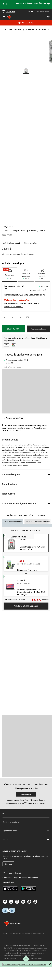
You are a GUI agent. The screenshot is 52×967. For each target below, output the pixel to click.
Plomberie (41, 29)
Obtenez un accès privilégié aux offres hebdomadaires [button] (24, 964)
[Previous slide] (3, 4)
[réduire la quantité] (20, 317)
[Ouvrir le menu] (4, 17)
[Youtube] (23, 902)
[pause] (6, 4)
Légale (5, 839)
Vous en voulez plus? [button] (38, 290)
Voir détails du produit (11, 243)
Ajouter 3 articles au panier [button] (26, 606)
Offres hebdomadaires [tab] (12, 521)
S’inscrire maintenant (37, 803)
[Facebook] (5, 902)
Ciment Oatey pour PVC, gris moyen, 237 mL (23, 230)
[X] (11, 902)
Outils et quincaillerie (24, 29)
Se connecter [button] (26, 794)
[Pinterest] (29, 902)
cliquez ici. (16, 430)
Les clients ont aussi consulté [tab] (37, 521)
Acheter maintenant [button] (38, 329)
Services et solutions (11, 822)
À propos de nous (10, 831)
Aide (4, 813)
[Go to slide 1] (26, 71)
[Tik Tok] (35, 902)
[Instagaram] (17, 902)
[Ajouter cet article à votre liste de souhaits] (27, 317)
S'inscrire (8, 864)
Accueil (8, 29)
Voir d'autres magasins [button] (13, 307)
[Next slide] (48, 4)
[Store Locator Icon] (3, 11)
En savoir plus (8, 882)
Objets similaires (30, 243)
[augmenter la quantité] (4, 317)
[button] (5, 289)
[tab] (9, 274)
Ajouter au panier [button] (13, 329)
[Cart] (48, 17)
